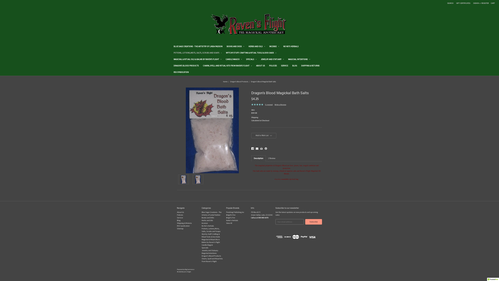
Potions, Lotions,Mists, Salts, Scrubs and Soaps (196, 53)
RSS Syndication (181, 72)
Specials (250, 59)
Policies (273, 65)
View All (229, 223)
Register (485, 3)
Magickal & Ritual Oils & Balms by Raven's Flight (196, 59)
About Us (260, 65)
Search (450, 3)
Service (284, 65)
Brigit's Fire (230, 217)
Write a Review (280, 104)
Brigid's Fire (230, 215)
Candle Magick (232, 59)
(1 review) (269, 104)
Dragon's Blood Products (186, 65)
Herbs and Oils (255, 46)
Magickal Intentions (298, 59)
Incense (273, 46)
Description (258, 158)
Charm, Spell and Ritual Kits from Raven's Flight (226, 65)
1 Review (271, 158)
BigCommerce (189, 269)
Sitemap (180, 228)
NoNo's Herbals (232, 220)
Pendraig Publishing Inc (235, 212)
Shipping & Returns (310, 65)
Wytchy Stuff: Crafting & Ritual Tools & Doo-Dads (250, 53)
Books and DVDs (234, 46)
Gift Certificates (463, 3)
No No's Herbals (291, 46)
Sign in (476, 3)
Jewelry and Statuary (271, 59)
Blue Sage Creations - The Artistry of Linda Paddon (198, 46)
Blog (294, 65)
